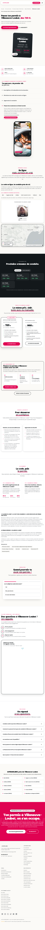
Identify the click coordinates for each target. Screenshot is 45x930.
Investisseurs (3, 870)
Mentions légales (4, 873)
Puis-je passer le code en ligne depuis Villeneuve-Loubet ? (22, 744)
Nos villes (3, 892)
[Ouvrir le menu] (42, 3)
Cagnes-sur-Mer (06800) (31, 778)
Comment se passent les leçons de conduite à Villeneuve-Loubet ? (22, 729)
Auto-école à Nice (4, 902)
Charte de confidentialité (6, 877)
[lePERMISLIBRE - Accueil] (6, 3)
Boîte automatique (27, 873)
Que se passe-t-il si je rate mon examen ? (22, 755)
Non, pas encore (9, 591)
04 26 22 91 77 (24, 27)
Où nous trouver (8, 8)
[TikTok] (11, 914)
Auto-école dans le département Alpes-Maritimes (22, 546)
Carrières (25, 858)
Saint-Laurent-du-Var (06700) (32, 781)
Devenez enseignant (28, 856)
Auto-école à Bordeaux (5, 901)
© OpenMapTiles (30, 245)
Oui (6, 587)
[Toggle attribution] (42, 245)
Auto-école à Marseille (5, 897)
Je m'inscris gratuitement (9, 27)
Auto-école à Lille (4, 906)
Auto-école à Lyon (4, 896)
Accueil (2, 8)
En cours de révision (10, 594)
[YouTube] (13, 914)
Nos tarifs (18, 549)
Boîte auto (17, 270)
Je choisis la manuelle (33, 343)
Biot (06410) (6, 778)
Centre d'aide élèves (28, 861)
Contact (25, 851)
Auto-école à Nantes (5, 909)
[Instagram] (5, 914)
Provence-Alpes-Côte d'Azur (17, 8)
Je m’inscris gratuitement (11, 117)
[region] (22, 235)
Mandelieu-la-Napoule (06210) (32, 793)
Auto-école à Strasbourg (6, 907)
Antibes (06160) (7, 781)
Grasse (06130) (28, 789)
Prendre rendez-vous (10, 387)
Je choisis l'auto (11, 344)
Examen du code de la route (29, 880)
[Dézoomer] (42, 227)
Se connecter (36, 2)
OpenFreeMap (25, 245)
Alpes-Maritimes (28, 8)
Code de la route (25, 549)
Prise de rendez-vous (28, 852)
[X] (8, 914)
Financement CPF (34, 549)
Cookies (2, 878)
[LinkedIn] (16, 914)
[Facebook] (2, 914)
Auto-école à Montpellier (6, 904)
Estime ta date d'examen (22, 393)
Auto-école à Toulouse (5, 899)
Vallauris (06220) (7, 785)
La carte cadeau (27, 887)
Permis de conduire (6, 546)
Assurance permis (5, 551)
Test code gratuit (27, 882)
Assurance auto (27, 885)
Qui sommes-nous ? (28, 849)
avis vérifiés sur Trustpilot (28, 810)
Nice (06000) (28, 785)
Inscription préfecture (28, 883)
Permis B (25, 870)
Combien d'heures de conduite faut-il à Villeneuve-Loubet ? (22, 734)
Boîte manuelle (26, 270)
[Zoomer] (42, 226)
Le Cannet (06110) (8, 793)
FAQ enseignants (27, 863)
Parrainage (26, 864)
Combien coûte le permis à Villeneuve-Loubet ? (22, 724)
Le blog (25, 859)
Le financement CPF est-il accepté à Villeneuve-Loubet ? (22, 749)
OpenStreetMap (38, 245)
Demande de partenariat (6, 871)
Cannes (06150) (7, 789)
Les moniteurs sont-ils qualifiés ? (22, 739)
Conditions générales (5, 875)
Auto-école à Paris (5, 894)
